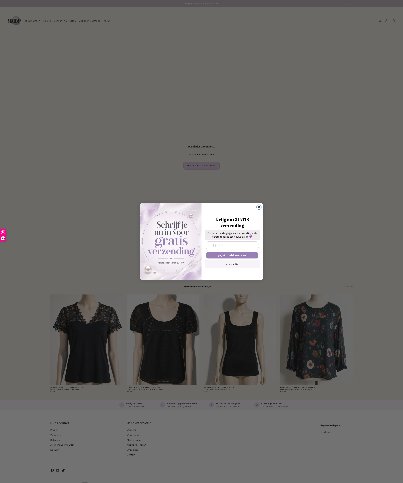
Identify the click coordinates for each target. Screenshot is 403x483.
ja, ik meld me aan (232, 255)
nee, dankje (232, 264)
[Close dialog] (259, 207)
